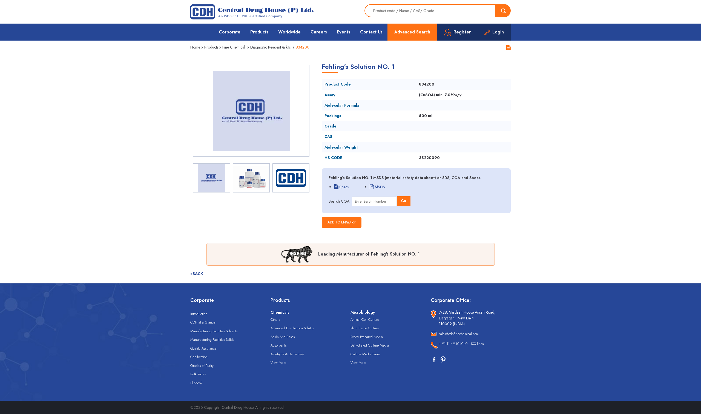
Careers (319, 32)
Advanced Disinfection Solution (293, 328)
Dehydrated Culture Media (369, 345)
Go (403, 201)
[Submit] (503, 10)
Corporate (229, 32)
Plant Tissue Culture (364, 328)
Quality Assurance (203, 348)
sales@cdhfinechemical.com (459, 333)
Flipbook (196, 382)
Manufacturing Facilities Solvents (213, 331)
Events (343, 32)
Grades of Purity (202, 365)
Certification (199, 356)
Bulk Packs (198, 374)
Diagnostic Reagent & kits (270, 47)
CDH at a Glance (202, 322)
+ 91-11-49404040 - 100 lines (461, 343)
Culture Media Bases (365, 354)
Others (275, 319)
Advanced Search (412, 32)
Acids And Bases (283, 336)
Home (195, 47)
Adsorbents (278, 345)
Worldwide (289, 32)
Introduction (198, 313)
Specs (343, 187)
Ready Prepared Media (366, 336)
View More (278, 362)
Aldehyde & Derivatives (287, 354)
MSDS (379, 187)
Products (259, 32)
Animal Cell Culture (364, 319)
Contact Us (371, 32)
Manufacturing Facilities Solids (212, 339)
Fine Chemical (233, 47)
